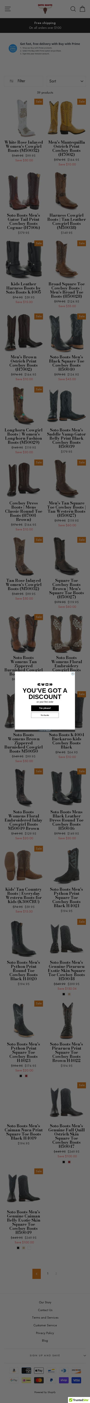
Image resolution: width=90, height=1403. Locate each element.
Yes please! (45, 708)
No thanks (45, 715)
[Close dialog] (72, 673)
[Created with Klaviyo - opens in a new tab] (45, 730)
